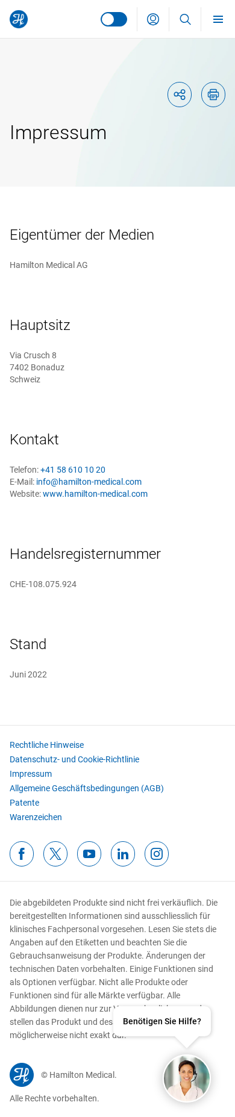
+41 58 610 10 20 (72, 469)
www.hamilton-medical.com (95, 494)
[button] (153, 19)
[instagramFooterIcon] (157, 854)
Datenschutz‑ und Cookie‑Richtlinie (74, 759)
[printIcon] (213, 94)
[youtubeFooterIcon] (89, 854)
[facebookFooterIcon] (22, 854)
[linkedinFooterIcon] (123, 854)
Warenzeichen (36, 817)
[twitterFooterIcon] (55, 854)
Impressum (31, 774)
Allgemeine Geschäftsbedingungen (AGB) (87, 788)
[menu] (218, 19)
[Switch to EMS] (114, 19)
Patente (24, 802)
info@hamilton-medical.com (89, 482)
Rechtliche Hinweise (47, 745)
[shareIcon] (180, 94)
